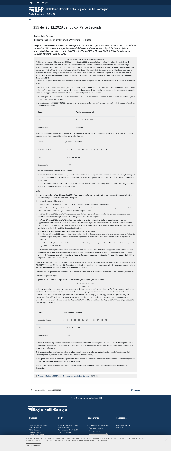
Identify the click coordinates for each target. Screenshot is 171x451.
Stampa (137, 390)
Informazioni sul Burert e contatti (123, 426)
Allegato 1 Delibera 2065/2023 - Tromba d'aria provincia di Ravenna (64, 376)
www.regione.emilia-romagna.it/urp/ (68, 426)
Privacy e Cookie (94, 431)
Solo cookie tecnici (33, 446)
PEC (70, 432)
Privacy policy (104, 440)
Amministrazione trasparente (99, 425)
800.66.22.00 (73, 430)
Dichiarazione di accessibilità (98, 434)
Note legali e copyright (96, 428)
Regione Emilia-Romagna (38, 2)
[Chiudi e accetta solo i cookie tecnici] (166, 439)
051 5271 (40, 432)
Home (30, 20)
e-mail (66, 432)
